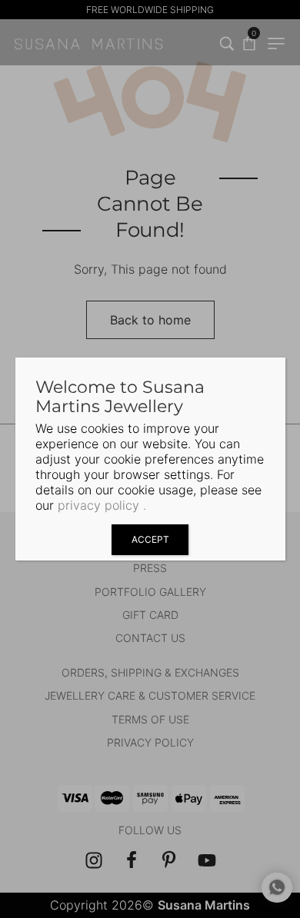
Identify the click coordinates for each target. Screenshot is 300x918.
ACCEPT (150, 539)
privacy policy (98, 505)
